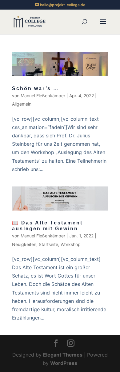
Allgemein (21, 104)
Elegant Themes (62, 355)
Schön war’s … (35, 88)
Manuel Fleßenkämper (43, 95)
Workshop (71, 244)
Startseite (48, 244)
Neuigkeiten (24, 244)
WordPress (63, 363)
